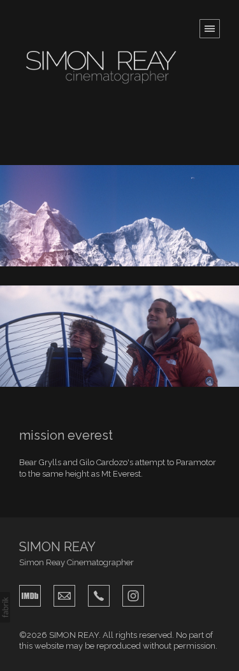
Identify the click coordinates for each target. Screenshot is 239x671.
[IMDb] (30, 594)
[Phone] (99, 594)
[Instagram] (133, 594)
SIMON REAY (57, 546)
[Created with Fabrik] (5, 607)
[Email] (64, 594)
